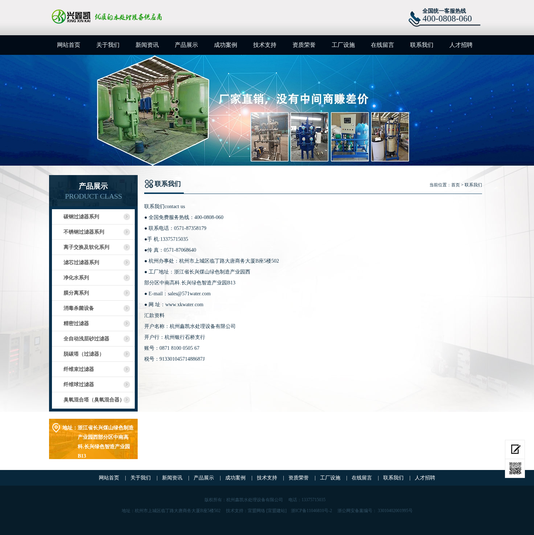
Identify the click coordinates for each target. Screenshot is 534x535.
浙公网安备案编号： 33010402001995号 (375, 510)
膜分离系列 (76, 293)
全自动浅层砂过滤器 (86, 338)
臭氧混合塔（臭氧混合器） (94, 399)
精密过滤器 (76, 323)
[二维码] (515, 468)
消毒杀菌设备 (79, 308)
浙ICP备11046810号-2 (311, 510)
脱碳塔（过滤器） (84, 354)
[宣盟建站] (276, 510)
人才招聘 (461, 45)
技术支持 (264, 45)
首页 (455, 184)
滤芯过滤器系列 (81, 262)
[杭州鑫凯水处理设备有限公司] (133, 16)
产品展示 (186, 45)
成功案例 (225, 45)
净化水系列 (76, 277)
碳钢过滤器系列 (81, 216)
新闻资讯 (147, 45)
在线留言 (382, 45)
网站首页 (68, 45)
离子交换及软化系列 (86, 247)
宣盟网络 (256, 510)
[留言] (515, 449)
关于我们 (108, 45)
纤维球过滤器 (79, 384)
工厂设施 (343, 45)
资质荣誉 (304, 45)
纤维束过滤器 (79, 369)
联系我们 (421, 45)
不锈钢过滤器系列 (84, 232)
